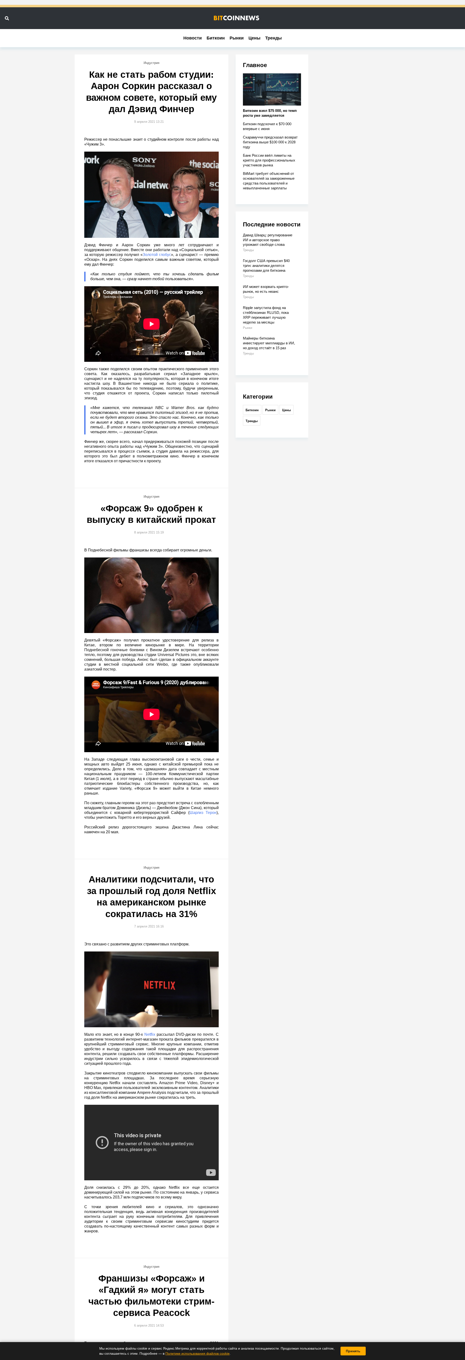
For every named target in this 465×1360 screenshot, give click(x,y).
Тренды (273, 38)
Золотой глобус (157, 255)
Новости (192, 38)
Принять (353, 1351)
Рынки (237, 38)
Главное (255, 65)
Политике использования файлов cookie (197, 1353)
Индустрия (151, 63)
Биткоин (216, 38)
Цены (254, 38)
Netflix (149, 1034)
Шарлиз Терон (203, 813)
